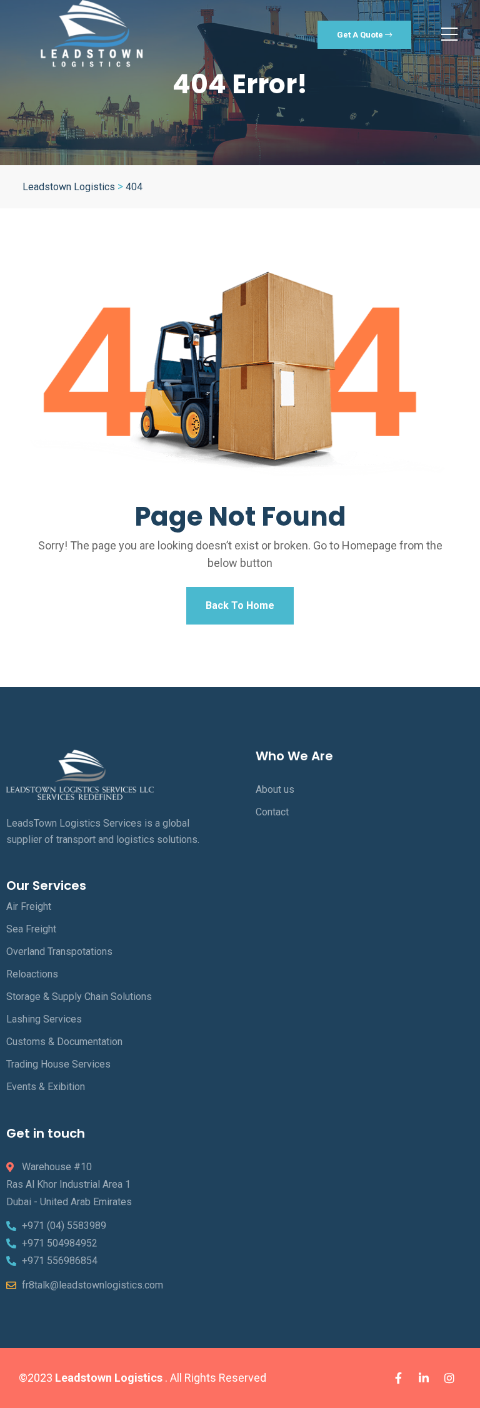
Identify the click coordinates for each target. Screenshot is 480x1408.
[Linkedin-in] (423, 1378)
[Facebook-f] (398, 1378)
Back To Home (240, 605)
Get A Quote (361, 34)
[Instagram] (449, 1378)
